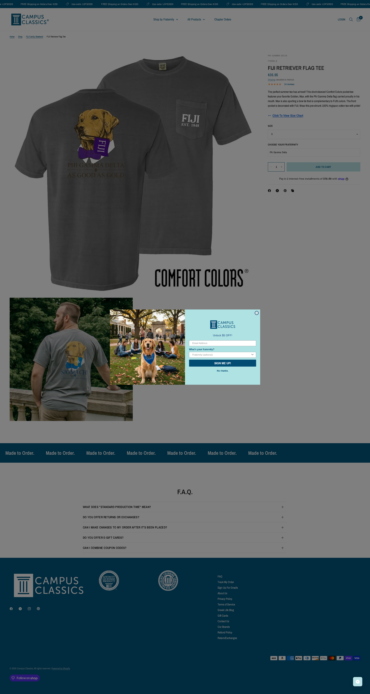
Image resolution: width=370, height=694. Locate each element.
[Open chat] (357, 681)
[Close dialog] (257, 313)
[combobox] (221, 355)
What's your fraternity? (201, 349)
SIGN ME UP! (222, 363)
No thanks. (222, 370)
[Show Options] (252, 355)
